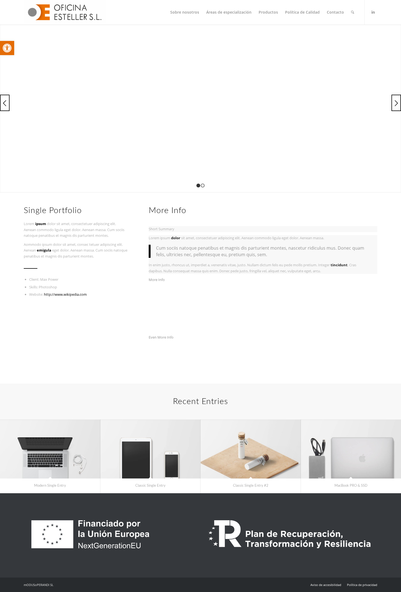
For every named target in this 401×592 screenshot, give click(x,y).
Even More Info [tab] (161, 337)
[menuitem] (185, 12)
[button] (7, 48)
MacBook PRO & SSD (350, 486)
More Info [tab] (157, 279)
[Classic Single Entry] (150, 449)
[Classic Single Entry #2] (250, 449)
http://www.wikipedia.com (65, 294)
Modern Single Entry (50, 486)
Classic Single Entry (150, 486)
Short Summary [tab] (161, 228)
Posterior (396, 103)
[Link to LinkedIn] (373, 12)
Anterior (5, 103)
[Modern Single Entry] (50, 449)
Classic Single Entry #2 (250, 486)
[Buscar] (353, 12)
